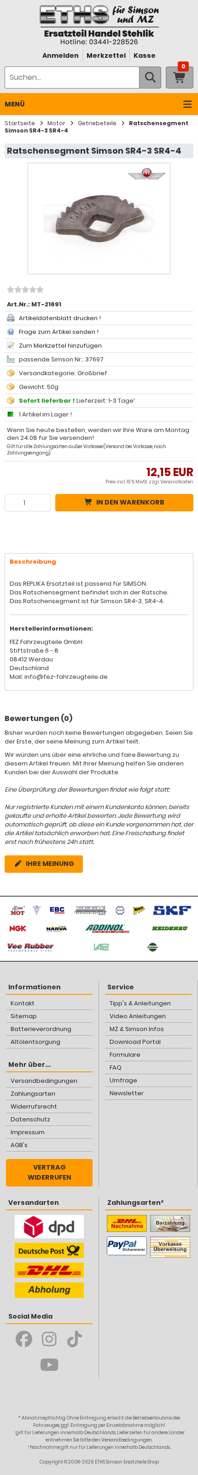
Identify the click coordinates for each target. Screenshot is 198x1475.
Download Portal (135, 1041)
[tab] (99, 561)
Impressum (28, 1132)
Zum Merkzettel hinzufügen (60, 345)
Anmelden (60, 55)
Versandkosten (176, 481)
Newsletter (127, 1093)
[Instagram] (49, 1339)
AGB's (19, 1145)
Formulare (125, 1054)
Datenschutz (30, 1119)
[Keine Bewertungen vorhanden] (24, 290)
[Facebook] (24, 1339)
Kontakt (23, 1003)
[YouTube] (49, 1365)
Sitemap (24, 1016)
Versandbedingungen (44, 1080)
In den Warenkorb (130, 502)
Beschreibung (33, 561)
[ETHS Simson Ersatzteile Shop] (99, 24)
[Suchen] (150, 78)
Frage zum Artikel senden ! (59, 331)
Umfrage (123, 1080)
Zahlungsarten (33, 1093)
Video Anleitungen (138, 1016)
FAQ (116, 1067)
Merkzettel (106, 55)
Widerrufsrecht (34, 1106)
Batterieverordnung (41, 1029)
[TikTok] (74, 1339)
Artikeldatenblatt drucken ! (60, 318)
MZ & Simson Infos (137, 1029)
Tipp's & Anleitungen (140, 1003)
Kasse (145, 55)
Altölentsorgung (35, 1041)
